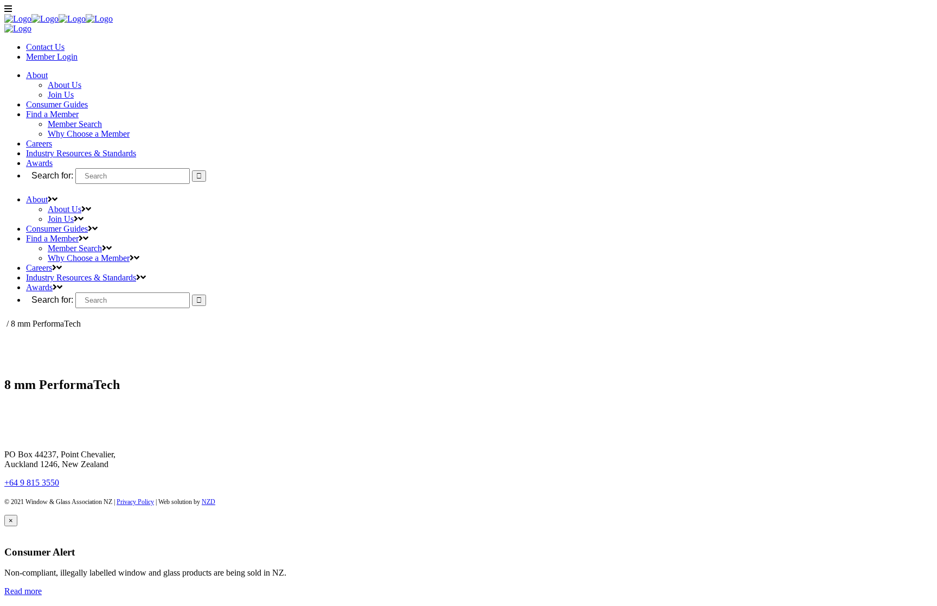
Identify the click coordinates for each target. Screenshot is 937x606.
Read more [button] (23, 591)
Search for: (52, 175)
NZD (208, 502)
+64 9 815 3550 (31, 482)
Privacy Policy (135, 502)
